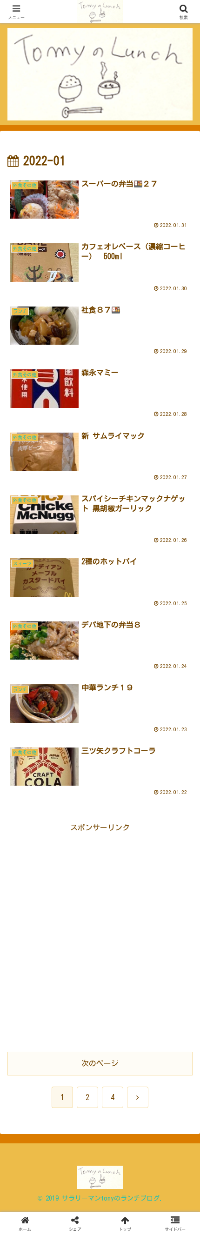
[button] (181, 1124)
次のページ (100, 1063)
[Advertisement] (100, 934)
